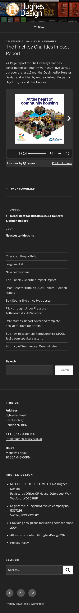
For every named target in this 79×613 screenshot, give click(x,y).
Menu (41, 27)
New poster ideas (17, 272)
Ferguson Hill (15, 264)
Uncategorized (23, 188)
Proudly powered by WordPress (25, 603)
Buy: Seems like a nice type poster (29, 300)
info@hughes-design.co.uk (24, 439)
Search (11, 361)
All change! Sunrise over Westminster (31, 346)
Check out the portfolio (21, 256)
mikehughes (47, 41)
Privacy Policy (19, 542)
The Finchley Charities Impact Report (31, 280)
